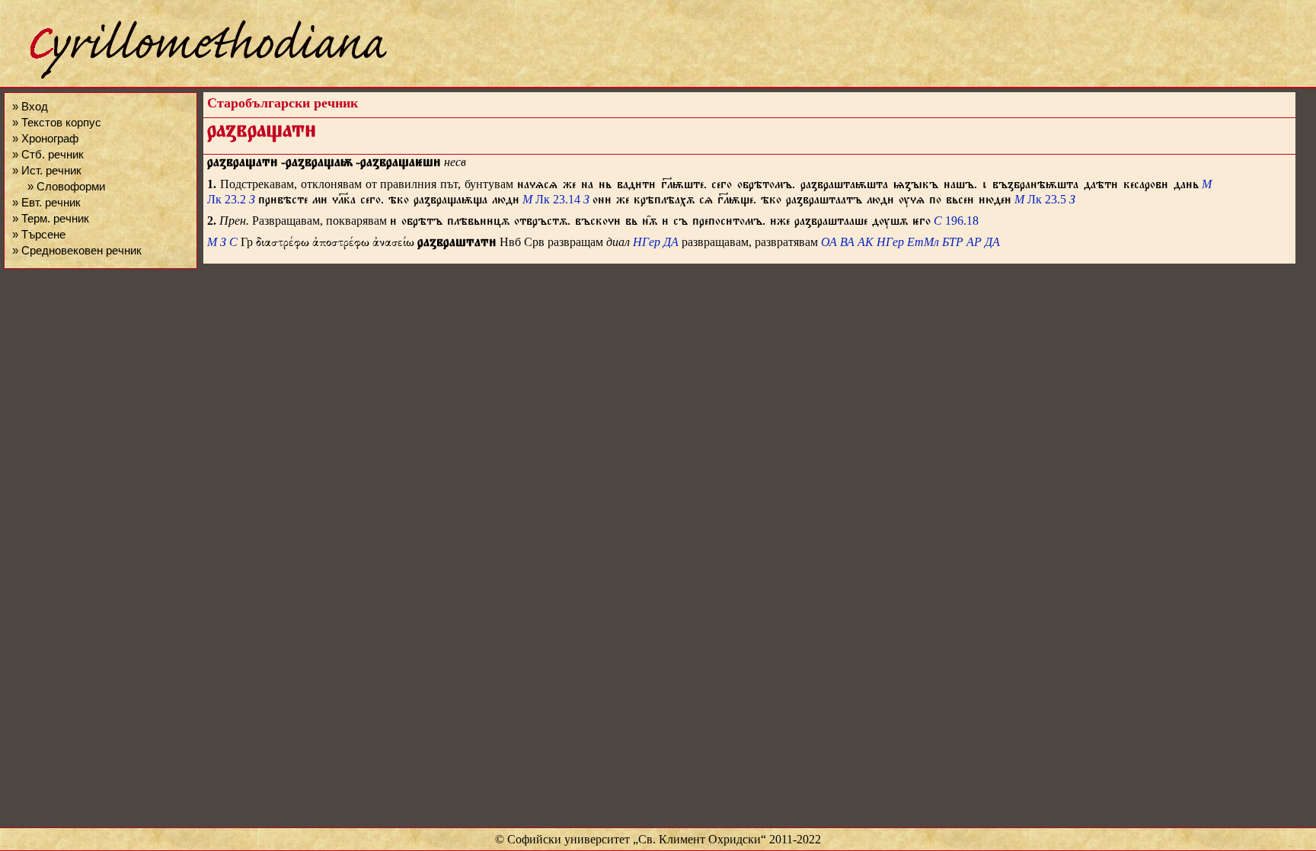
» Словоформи (66, 186)
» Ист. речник (46, 170)
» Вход (30, 106)
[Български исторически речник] (195, 76)
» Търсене (38, 234)
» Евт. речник (46, 202)
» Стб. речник (48, 154)
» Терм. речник (50, 218)
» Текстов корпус (56, 122)
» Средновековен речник (77, 250)
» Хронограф (45, 138)
